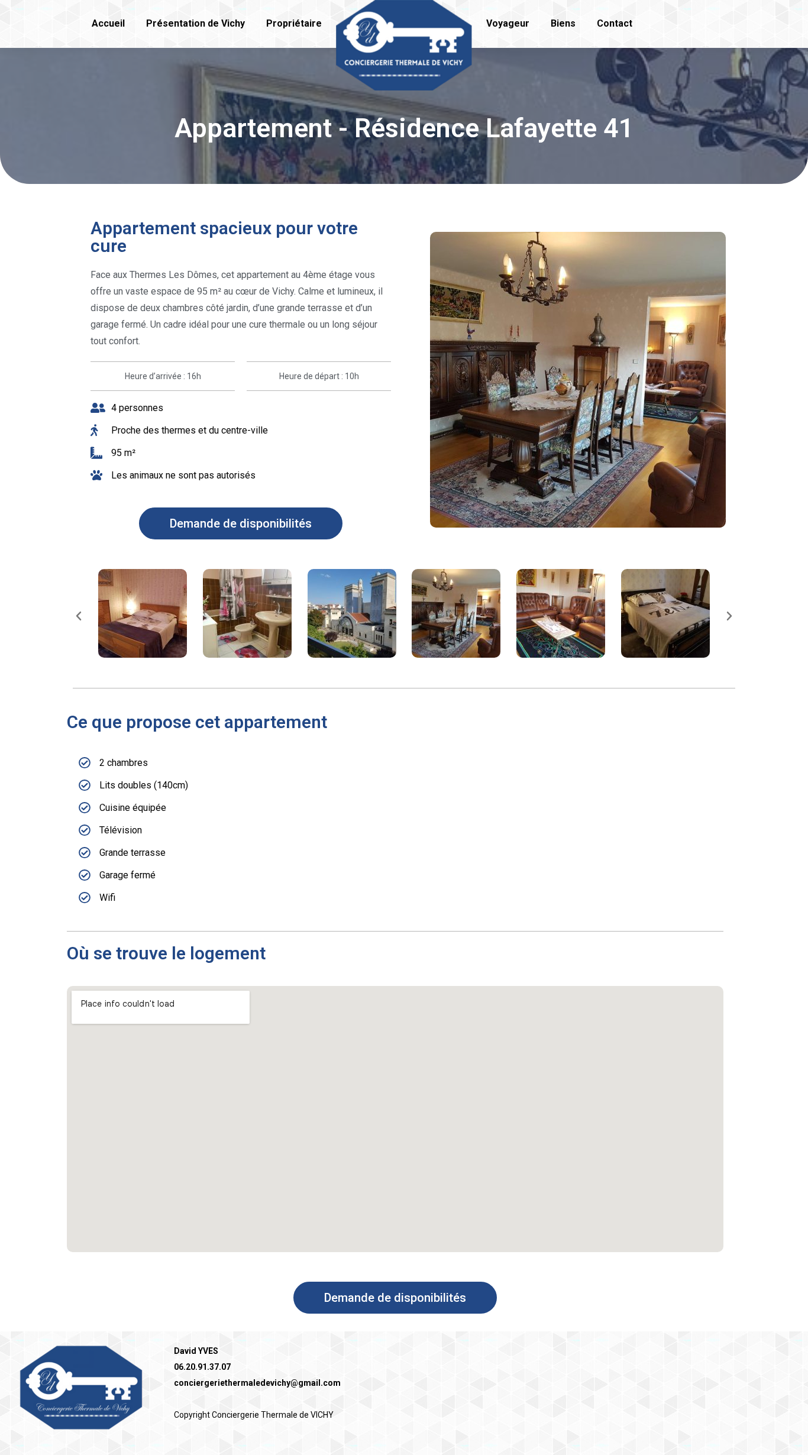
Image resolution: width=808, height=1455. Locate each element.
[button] (240, 523)
